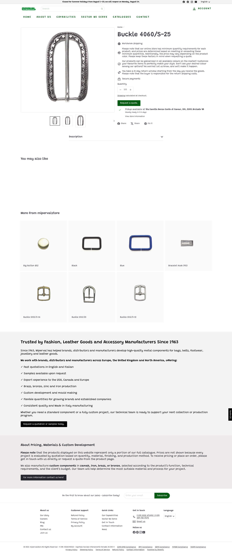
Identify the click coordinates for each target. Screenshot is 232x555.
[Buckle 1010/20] (92, 297)
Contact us (45, 530)
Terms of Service (79, 519)
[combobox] (73, 8)
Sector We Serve (94, 17)
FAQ (41, 526)
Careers (43, 519)
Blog (42, 523)
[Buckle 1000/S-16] (43, 297)
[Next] (113, 121)
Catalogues (122, 17)
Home (27, 17)
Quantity (122, 84)
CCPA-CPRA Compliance (126, 547)
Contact (143, 17)
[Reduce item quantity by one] (120, 90)
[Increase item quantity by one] (130, 90)
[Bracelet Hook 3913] (188, 246)
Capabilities (66, 17)
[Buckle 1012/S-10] (140, 297)
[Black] (92, 246)
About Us (44, 17)
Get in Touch (108, 523)
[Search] (102, 8)
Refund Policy (77, 516)
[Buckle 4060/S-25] (35, 184)
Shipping (121, 96)
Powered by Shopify (155, 550)
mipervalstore (48, 213)
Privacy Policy (78, 523)
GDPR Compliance (162, 547)
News (104, 530)
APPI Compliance (145, 547)
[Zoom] (67, 70)
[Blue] (140, 246)
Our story (44, 516)
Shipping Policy (86, 550)
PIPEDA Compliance (180, 547)
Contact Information (112, 526)
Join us (43, 533)
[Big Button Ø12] (43, 246)
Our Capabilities (110, 516)
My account (76, 526)
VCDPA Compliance (198, 547)
